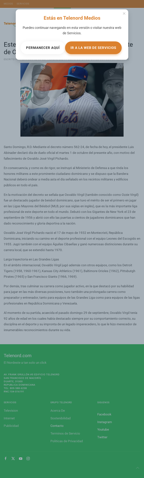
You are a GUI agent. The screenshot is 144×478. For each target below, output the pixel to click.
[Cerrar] (124, 13)
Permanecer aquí (43, 48)
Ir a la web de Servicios (93, 48)
